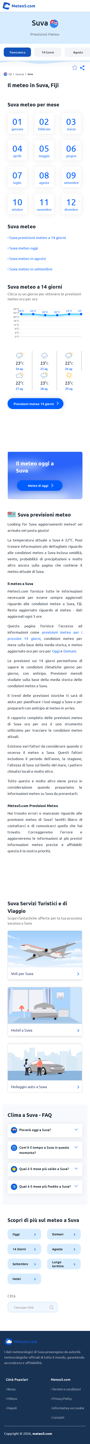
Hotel (17, 1279)
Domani (69, 651)
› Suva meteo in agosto (27, 258)
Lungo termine (58, 1264)
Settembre (20, 1264)
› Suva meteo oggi (23, 248)
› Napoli (11, 1408)
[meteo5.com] (19, 6)
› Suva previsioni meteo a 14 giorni (37, 237)
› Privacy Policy (61, 1398)
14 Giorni (48, 52)
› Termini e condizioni (66, 1389)
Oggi (56, 651)
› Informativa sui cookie (67, 1408)
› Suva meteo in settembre (30, 269)
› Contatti (57, 1417)
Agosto (57, 1249)
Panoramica (17, 52)
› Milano (11, 1398)
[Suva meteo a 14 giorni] (45, 326)
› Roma (10, 1389)
